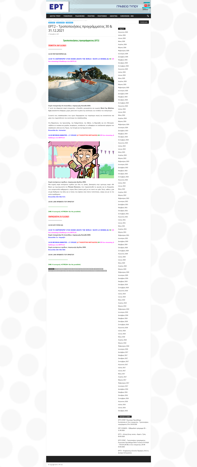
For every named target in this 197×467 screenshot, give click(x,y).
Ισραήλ (71, 270)
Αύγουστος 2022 (123, 180)
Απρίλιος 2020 (122, 266)
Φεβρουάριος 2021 (123, 235)
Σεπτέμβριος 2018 (123, 324)
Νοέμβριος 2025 (122, 60)
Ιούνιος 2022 (122, 186)
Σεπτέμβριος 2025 (123, 66)
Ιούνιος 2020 (122, 260)
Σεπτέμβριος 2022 (123, 177)
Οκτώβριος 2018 (123, 321)
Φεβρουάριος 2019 (123, 309)
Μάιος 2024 (121, 115)
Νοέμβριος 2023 (122, 133)
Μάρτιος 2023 (122, 158)
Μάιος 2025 (121, 78)
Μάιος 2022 (121, 189)
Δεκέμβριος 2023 (123, 130)
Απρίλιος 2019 (122, 303)
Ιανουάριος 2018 (123, 349)
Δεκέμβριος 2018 (123, 315)
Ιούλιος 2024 (122, 109)
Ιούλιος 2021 (122, 220)
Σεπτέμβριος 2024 (123, 103)
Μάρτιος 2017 (122, 380)
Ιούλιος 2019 (122, 294)
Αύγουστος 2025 (123, 69)
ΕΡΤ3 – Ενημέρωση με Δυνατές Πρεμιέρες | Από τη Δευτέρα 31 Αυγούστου (133, 452)
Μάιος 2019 (121, 300)
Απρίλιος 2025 (122, 81)
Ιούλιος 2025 (122, 72)
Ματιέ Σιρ (77, 270)
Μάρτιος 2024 (122, 121)
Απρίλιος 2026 (122, 44)
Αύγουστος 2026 (123, 32)
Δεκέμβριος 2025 (123, 57)
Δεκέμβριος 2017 (123, 352)
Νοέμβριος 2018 (122, 318)
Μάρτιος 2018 (122, 343)
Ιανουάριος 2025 (123, 90)
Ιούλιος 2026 (122, 35)
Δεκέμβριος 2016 (123, 389)
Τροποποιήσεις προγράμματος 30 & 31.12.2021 (94, 270)
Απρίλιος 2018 (122, 340)
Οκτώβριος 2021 (123, 210)
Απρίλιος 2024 (122, 118)
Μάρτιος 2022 (122, 195)
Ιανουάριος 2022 (123, 201)
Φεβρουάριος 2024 (123, 124)
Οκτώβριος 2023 (123, 137)
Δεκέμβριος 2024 (123, 93)
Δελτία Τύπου (55, 16)
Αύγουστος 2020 (123, 254)
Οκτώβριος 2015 (123, 410)
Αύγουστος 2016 (123, 401)
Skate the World (53, 270)
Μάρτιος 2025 (122, 84)
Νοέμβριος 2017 (122, 355)
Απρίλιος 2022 (122, 192)
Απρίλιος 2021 (122, 229)
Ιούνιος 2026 (122, 38)
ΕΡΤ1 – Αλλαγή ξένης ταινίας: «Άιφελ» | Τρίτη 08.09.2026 (132, 435)
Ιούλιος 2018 (122, 330)
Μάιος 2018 (121, 337)
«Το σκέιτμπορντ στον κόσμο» (64, 269)
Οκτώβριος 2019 (123, 284)
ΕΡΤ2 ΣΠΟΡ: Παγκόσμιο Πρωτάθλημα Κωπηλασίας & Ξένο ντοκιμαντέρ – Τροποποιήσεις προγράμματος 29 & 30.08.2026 (133, 422)
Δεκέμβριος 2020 (123, 241)
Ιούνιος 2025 (122, 75)
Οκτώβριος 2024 (123, 100)
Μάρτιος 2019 (122, 306)
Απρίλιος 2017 (122, 377)
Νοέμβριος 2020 (122, 244)
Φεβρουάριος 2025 (123, 87)
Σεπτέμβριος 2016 (123, 398)
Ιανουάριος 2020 (123, 275)
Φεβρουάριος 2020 (123, 272)
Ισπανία (66, 270)
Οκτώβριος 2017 (123, 358)
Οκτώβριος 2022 (123, 174)
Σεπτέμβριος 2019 (123, 287)
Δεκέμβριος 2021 (123, 204)
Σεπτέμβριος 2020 (123, 250)
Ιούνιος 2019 (122, 297)
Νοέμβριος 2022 (122, 170)
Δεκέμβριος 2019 (123, 278)
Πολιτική (91, 16)
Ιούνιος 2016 (122, 407)
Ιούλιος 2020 (122, 257)
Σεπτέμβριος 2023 (123, 140)
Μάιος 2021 (121, 226)
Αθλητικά (113, 16)
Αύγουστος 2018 (123, 327)
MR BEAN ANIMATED (88, 269)
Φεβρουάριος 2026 (123, 50)
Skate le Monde (98, 269)
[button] (148, 16)
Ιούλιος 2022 (122, 183)
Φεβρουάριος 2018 (123, 346)
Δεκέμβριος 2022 (123, 167)
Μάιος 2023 (121, 152)
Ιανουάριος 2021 (123, 238)
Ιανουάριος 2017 (123, 386)
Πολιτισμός (102, 16)
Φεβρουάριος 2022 (123, 198)
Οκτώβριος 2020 (123, 247)
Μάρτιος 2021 (122, 232)
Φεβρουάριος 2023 (123, 161)
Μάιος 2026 (121, 41)
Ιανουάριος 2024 (123, 127)
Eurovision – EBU (127, 16)
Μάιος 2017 (121, 374)
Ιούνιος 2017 (122, 370)
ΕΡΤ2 (61, 270)
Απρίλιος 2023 (122, 155)
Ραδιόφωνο (80, 16)
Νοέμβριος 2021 (122, 207)
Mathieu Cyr (78, 269)
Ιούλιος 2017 (122, 367)
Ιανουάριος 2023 (123, 164)
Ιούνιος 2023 (122, 149)
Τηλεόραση (67, 16)
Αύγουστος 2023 (123, 143)
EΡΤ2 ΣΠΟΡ (51, 22)
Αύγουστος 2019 (123, 290)
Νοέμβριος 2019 (122, 281)
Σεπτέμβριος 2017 (123, 361)
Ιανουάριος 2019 (123, 312)
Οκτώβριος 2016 (123, 395)
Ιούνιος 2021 (122, 223)
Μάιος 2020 (121, 263)
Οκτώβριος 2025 (123, 63)
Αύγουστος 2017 (123, 364)
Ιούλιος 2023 (122, 146)
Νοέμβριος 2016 (122, 392)
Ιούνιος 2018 (122, 334)
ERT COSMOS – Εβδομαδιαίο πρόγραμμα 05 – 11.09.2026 (132, 429)
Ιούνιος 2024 (122, 112)
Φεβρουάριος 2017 (123, 383)
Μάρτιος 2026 (122, 47)
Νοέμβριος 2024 (122, 97)
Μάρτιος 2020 (122, 269)
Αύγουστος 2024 (123, 106)
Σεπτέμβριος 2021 (123, 214)
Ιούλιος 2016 (122, 404)
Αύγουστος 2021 (123, 217)
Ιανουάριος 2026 (123, 53)
